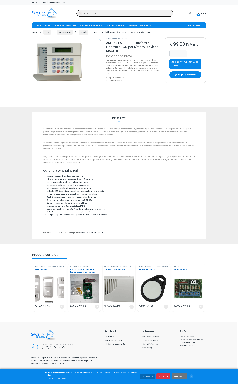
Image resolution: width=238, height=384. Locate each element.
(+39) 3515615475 (39, 2)
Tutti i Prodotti (43, 25)
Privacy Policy (50, 378)
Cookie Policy (61, 378)
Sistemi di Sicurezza (150, 336)
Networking (147, 347)
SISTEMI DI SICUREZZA (119, 38)
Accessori (44, 266)
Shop (47, 32)
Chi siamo (132, 25)
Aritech (83, 32)
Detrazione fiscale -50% (65, 25)
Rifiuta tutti (163, 376)
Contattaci (145, 25)
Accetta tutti (147, 376)
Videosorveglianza (150, 340)
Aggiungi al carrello (187, 75)
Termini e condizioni (114, 25)
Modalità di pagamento (91, 25)
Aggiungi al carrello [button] (60, 307)
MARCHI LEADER (65, 32)
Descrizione (119, 118)
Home (34, 32)
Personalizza (179, 376)
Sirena (112, 266)
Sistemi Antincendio (150, 344)
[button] (100, 40)
